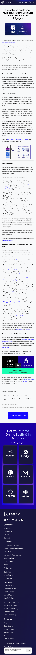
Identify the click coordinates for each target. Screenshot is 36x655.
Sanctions (6, 280)
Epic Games (19, 329)
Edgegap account (29, 379)
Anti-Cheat (27, 278)
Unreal (30, 185)
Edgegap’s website (8, 240)
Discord (25, 381)
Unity (6, 187)
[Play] (18, 365)
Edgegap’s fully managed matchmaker (13, 302)
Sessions (10, 270)
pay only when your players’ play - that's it (18, 139)
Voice (19, 274)
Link (28, 395)
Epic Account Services (22, 260)
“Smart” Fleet (12, 292)
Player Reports (15, 280)
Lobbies (16, 270)
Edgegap (27, 329)
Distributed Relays (21, 316)
